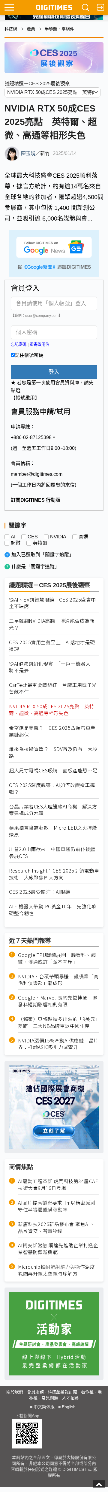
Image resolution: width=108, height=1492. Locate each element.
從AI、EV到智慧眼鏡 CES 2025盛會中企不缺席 (52, 603)
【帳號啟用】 (25, 397)
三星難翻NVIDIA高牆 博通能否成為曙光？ (51, 624)
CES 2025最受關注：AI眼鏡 (39, 891)
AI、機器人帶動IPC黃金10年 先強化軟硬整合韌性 (53, 910)
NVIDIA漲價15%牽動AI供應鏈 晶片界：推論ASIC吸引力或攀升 (58, 1044)
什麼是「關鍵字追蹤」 (35, 566)
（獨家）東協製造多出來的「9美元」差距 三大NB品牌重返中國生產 (58, 1022)
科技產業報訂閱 (62, 1391)
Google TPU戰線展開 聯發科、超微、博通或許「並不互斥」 (57, 958)
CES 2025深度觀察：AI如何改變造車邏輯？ (52, 788)
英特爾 (40, 543)
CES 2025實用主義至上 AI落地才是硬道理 (52, 646)
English (69, 1406)
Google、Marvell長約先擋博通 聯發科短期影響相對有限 (57, 1001)
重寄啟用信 (39, 344)
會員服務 (35, 1391)
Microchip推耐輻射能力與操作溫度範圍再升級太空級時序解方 (56, 1270)
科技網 (10, 29)
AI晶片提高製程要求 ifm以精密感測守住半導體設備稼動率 (56, 1206)
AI (13, 536)
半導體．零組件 (59, 29)
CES (33, 536)
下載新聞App (27, 1415)
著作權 (87, 1391)
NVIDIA (58, 536)
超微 (15, 543)
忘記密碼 (18, 344)
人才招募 (70, 1397)
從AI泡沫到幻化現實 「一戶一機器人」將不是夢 (52, 667)
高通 (83, 536)
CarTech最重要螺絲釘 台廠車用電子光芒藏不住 (53, 688)
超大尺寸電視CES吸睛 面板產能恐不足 (53, 770)
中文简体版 (44, 1406)
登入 (54, 372)
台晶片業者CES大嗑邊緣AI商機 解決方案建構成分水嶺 (53, 810)
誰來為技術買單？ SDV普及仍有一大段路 (53, 752)
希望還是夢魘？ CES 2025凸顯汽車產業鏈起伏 (52, 731)
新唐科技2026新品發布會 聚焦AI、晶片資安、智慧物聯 (56, 1227)
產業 (31, 29)
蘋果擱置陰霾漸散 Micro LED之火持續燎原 (53, 831)
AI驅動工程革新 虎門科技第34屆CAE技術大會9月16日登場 (58, 1185)
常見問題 (49, 1397)
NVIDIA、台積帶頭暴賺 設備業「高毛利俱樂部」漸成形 (58, 980)
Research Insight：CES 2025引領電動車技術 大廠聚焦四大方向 (54, 874)
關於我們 (14, 1391)
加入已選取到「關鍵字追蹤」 (42, 554)
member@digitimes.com (36, 474)
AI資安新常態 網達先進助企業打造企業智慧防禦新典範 (58, 1249)
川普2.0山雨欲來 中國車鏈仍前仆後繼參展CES (52, 852)
